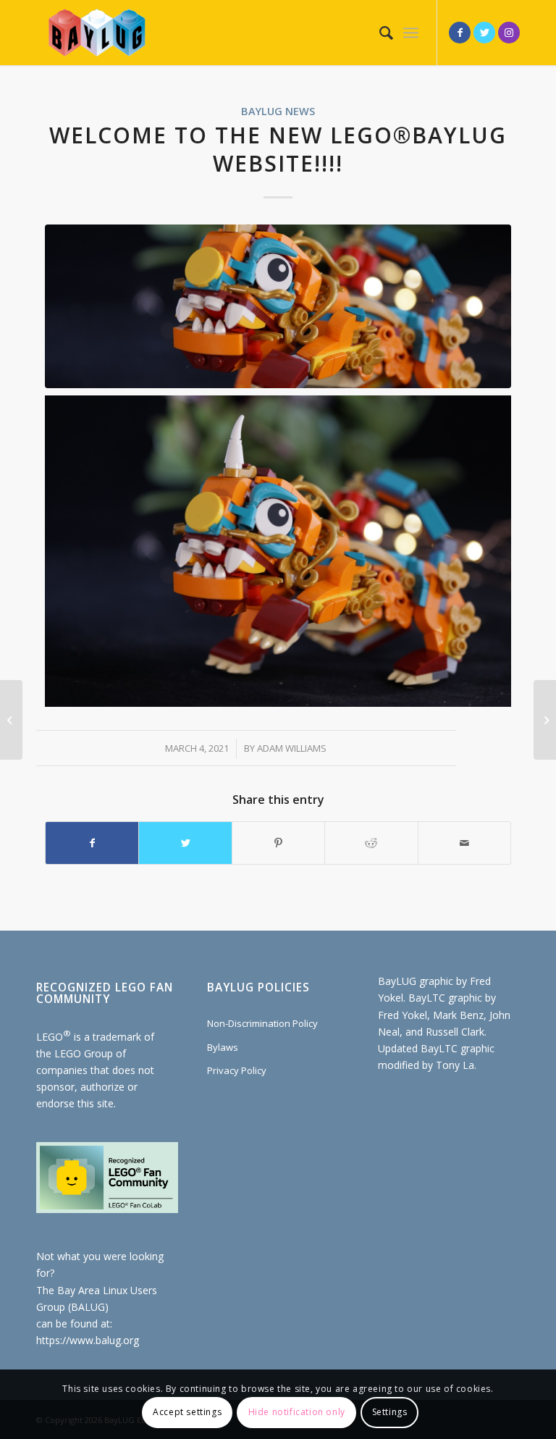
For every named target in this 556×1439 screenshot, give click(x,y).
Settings (390, 1412)
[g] (278, 306)
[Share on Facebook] (92, 843)
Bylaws (222, 1047)
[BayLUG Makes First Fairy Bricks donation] (545, 720)
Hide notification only (296, 1412)
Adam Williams (292, 748)
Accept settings (187, 1412)
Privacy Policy (236, 1070)
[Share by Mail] (464, 843)
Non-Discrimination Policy (262, 1023)
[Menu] (410, 32)
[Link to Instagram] (509, 32)
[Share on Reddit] (371, 843)
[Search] (379, 32)
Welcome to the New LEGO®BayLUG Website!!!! (278, 149)
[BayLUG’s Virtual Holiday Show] (11, 720)
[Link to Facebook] (460, 32)
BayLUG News (278, 111)
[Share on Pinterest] (278, 843)
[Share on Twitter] (185, 843)
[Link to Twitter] (484, 32)
